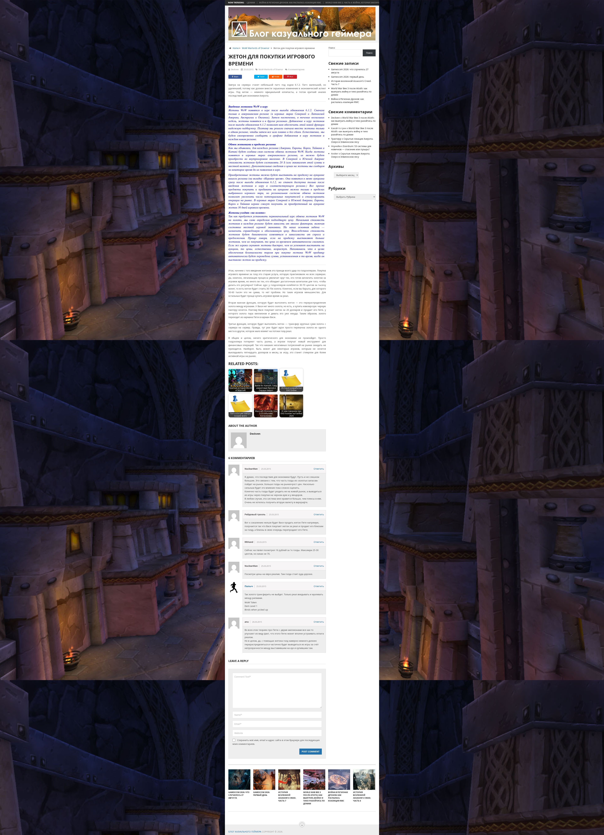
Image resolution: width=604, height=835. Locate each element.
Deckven (235, 69)
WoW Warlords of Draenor (271, 69)
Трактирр (336, 138)
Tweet (261, 77)
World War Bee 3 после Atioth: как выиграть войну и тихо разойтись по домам (351, 91)
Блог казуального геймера (244, 831)
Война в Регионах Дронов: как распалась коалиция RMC (347, 100)
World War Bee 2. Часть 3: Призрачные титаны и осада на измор (314, 3)
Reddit (276, 77)
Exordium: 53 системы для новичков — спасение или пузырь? (351, 148)
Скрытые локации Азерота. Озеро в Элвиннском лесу (352, 140)
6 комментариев (296, 69)
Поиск (331, 47)
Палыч (249, 586)
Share (236, 77)
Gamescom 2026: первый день (347, 76)
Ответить (319, 468)
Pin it (291, 77)
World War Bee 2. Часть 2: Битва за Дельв (375, 3)
